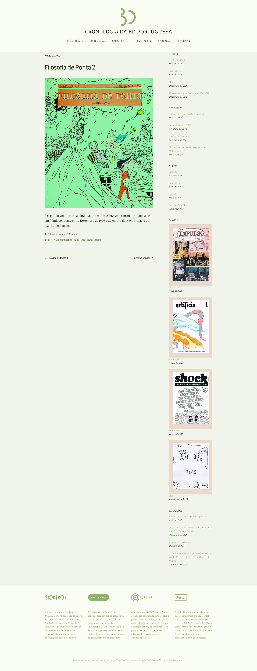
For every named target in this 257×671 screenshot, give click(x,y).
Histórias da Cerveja (179, 136)
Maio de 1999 (175, 117)
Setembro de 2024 (178, 564)
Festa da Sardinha (178, 205)
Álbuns (51, 234)
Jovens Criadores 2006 (180, 125)
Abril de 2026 (175, 175)
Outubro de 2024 (177, 546)
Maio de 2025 (175, 520)
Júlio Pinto (79, 239)
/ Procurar (164, 41)
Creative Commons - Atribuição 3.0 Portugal (136, 660)
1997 (50, 239)
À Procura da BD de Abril (180, 542)
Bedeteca (183, 41)
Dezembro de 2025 (178, 499)
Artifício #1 (174, 359)
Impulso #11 (174, 287)
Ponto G (173, 194)
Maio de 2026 (175, 291)
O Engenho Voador (140, 257)
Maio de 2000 (176, 154)
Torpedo (173, 171)
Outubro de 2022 (177, 63)
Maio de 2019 (175, 197)
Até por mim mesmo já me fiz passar (187, 516)
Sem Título (174, 183)
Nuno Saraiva (94, 239)
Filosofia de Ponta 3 (58, 257)
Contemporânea (63, 239)
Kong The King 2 (177, 60)
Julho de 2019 (175, 186)
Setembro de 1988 (178, 140)
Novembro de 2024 (178, 535)
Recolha (62, 234)
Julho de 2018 (175, 209)
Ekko (171, 82)
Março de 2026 (176, 363)
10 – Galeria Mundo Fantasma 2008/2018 (189, 93)
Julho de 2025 (175, 74)
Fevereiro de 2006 (178, 128)
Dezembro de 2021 (178, 85)
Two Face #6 (175, 71)
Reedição (73, 234)
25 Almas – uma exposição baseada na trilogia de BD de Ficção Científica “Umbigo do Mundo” (190, 557)
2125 (171, 495)
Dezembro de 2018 (178, 96)
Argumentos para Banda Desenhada (187, 114)
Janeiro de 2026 (176, 434)
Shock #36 (174, 430)
